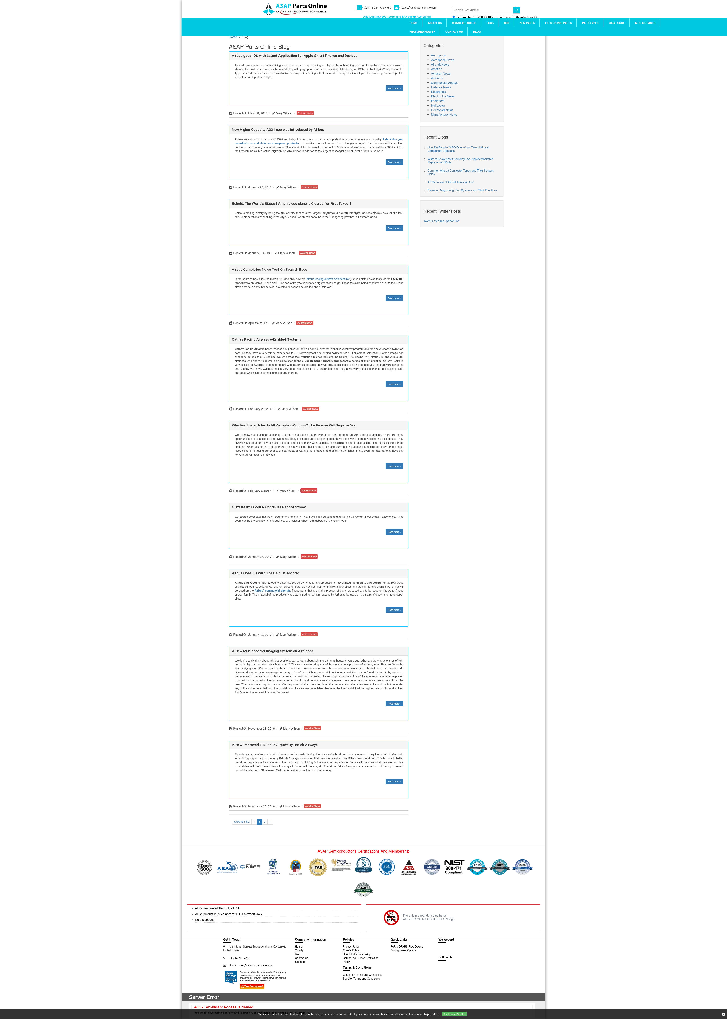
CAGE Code (617, 23)
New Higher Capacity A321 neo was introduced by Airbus (278, 129)
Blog (477, 31)
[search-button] (517, 10)
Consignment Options (404, 950)
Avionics (437, 78)
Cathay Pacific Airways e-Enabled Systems (266, 339)
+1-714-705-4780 (380, 7)
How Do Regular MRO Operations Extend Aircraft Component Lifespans (458, 149)
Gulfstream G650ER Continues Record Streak (269, 507)
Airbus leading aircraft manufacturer (328, 279)
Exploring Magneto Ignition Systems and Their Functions (462, 190)
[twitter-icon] (443, 969)
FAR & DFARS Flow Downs (407, 946)
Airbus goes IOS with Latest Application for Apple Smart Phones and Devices (294, 55)
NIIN (506, 23)
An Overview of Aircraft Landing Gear (451, 182)
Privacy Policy (351, 946)
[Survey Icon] (252, 985)
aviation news (305, 112)
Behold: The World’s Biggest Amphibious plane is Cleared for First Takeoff (291, 203)
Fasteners (437, 101)
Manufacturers (464, 23)
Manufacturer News (444, 114)
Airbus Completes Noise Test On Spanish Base (269, 269)
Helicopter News (442, 110)
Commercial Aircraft (444, 82)
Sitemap (300, 961)
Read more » (394, 88)
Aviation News (441, 73)
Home (413, 23)
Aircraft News (440, 64)
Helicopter (438, 105)
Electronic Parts (558, 23)
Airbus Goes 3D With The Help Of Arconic (265, 573)
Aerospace (438, 55)
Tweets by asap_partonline (441, 221)
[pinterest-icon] (468, 969)
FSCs (490, 23)
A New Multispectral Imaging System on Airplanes (272, 651)
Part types (590, 23)
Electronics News (443, 96)
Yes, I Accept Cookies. (454, 1014)
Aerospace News (442, 60)
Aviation (436, 69)
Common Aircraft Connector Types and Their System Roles (461, 172)
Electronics (438, 91)
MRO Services (645, 23)
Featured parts (421, 31)
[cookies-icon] (723, 1014)
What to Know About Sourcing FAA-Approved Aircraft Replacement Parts (460, 160)
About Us (435, 23)
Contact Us (454, 31)
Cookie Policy (351, 950)
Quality (299, 950)
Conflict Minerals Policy (357, 954)
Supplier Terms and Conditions (361, 978)
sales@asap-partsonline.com (419, 7)
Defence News (441, 87)
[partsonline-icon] (451, 969)
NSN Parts (527, 23)
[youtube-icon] (460, 969)
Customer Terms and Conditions (362, 975)
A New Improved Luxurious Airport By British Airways (275, 745)
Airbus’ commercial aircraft (272, 590)
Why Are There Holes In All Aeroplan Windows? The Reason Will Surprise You (294, 425)
